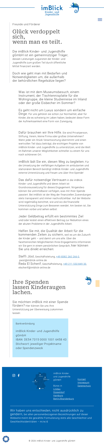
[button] (6, 439)
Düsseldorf (59, 392)
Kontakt (82, 379)
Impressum (83, 382)
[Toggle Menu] (100, 19)
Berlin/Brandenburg (63, 398)
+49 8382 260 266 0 (67, 256)
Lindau (57, 389)
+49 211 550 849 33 (74, 263)
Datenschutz (84, 386)
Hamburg (58, 395)
